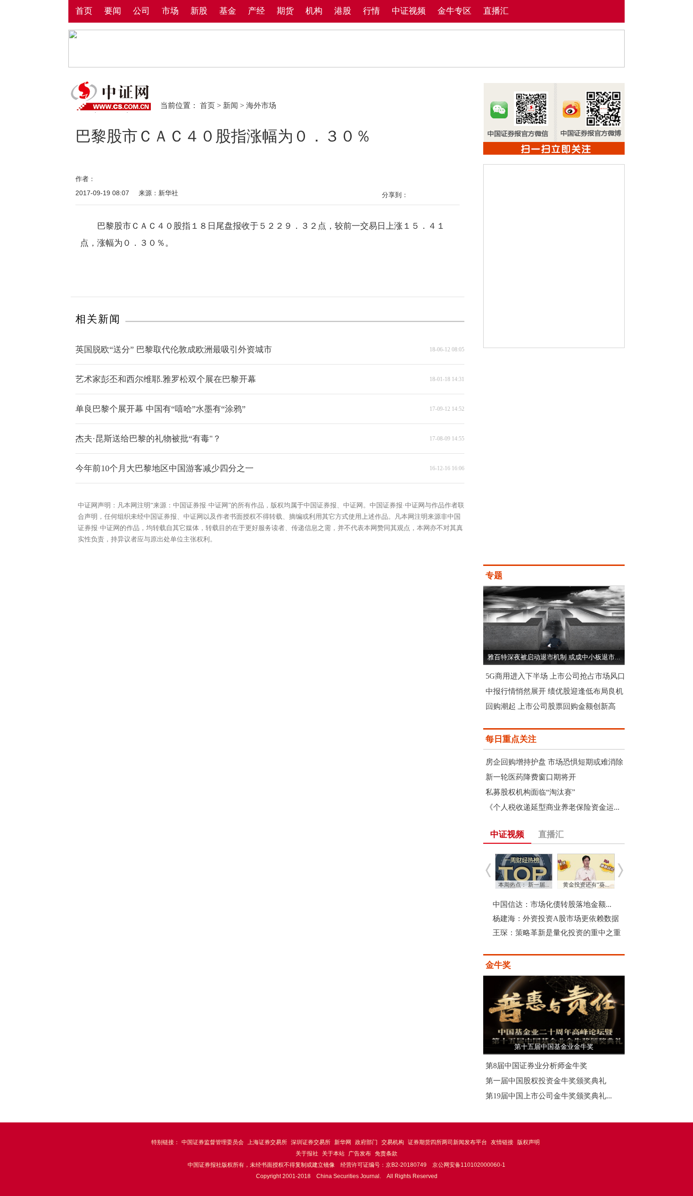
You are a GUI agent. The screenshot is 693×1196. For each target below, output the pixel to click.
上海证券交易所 (267, 1142)
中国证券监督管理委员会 (213, 1142)
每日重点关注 (511, 739)
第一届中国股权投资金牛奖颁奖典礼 (546, 1081)
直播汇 (496, 11)
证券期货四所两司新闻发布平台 (447, 1142)
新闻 (230, 105)
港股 (342, 11)
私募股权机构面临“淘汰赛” (530, 792)
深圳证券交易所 (310, 1142)
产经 (256, 11)
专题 (494, 575)
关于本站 (333, 1153)
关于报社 (307, 1153)
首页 (83, 11)
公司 (141, 11)
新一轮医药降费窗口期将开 (531, 777)
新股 (198, 11)
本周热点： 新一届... (523, 884)
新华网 (342, 1142)
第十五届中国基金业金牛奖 (554, 1046)
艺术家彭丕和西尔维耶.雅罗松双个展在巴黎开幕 (165, 379)
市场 (170, 11)
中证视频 (409, 11)
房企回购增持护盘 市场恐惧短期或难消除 (554, 762)
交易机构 (392, 1142)
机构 (313, 11)
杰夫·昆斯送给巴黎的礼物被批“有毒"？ (148, 438)
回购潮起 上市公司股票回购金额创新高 (551, 706)
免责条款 (386, 1153)
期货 (285, 11)
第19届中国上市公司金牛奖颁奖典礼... (549, 1096)
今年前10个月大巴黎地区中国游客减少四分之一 (164, 468)
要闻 (112, 11)
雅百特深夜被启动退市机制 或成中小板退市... (553, 657)
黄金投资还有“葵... (586, 884)
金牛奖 (498, 965)
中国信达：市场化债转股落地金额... (552, 904)
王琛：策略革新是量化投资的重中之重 (557, 933)
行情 (371, 11)
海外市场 (261, 105)
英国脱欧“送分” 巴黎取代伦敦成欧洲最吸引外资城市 (173, 349)
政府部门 (366, 1142)
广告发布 (359, 1153)
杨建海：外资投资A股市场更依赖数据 (556, 918)
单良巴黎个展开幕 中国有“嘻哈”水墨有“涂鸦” (160, 409)
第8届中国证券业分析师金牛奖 (536, 1066)
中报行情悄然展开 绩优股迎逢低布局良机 (554, 691)
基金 (227, 11)
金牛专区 (454, 11)
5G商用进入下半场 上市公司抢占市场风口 (555, 676)
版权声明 (528, 1142)
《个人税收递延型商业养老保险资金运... (552, 807)
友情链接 (502, 1142)
